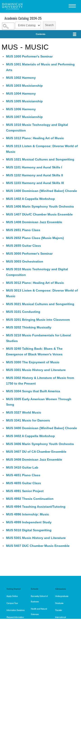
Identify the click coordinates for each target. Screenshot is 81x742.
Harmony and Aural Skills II (34, 175)
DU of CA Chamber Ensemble (36, 451)
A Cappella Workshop (30, 199)
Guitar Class (23, 245)
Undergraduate (61, 596)
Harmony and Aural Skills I (34, 167)
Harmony (21, 77)
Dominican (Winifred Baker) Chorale (41, 191)
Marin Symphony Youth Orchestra (40, 206)
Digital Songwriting (29, 530)
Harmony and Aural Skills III (35, 183)
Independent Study (29, 522)
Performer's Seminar (29, 56)
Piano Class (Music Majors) (35, 238)
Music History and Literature (36, 370)
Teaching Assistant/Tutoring (35, 506)
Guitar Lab (22, 467)
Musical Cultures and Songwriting (40, 159)
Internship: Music (27, 514)
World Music (23, 412)
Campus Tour (12, 603)
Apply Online (12, 596)
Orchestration (24, 261)
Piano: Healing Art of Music (35, 138)
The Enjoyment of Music (32, 362)
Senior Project (25, 491)
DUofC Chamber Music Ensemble (39, 214)
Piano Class (23, 230)
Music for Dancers (28, 420)
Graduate (59, 603)
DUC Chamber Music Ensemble (38, 546)
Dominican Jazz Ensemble (34, 222)
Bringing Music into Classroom (38, 319)
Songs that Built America (33, 391)
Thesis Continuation (30, 498)
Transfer (58, 610)
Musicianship (24, 85)
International (60, 617)
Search (49, 25)
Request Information (15, 617)
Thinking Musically (28, 327)
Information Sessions (16, 610)
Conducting (23, 312)
